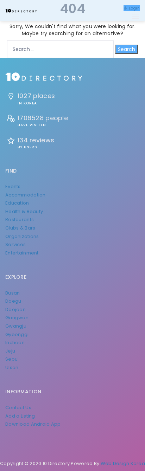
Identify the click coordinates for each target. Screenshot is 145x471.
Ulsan (11, 367)
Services (15, 244)
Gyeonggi (17, 334)
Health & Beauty (24, 211)
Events (13, 186)
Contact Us (18, 407)
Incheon (15, 342)
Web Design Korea (123, 463)
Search (126, 49)
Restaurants (19, 219)
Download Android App (33, 424)
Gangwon (17, 317)
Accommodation (25, 195)
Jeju (10, 351)
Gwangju (15, 326)
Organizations (22, 236)
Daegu (13, 301)
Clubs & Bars (20, 228)
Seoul (12, 359)
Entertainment (22, 253)
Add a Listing (20, 416)
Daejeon (15, 309)
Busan (12, 293)
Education (17, 203)
